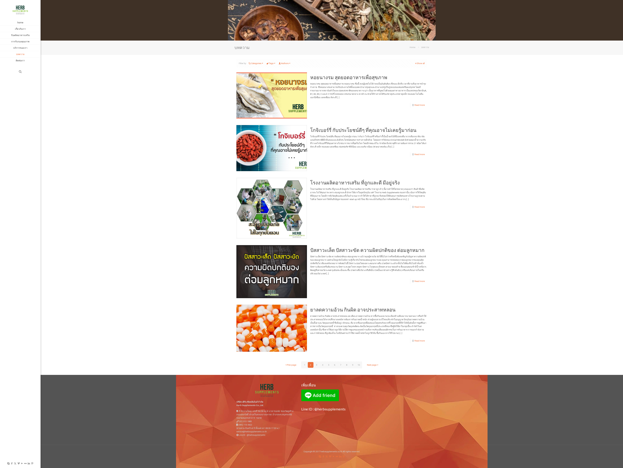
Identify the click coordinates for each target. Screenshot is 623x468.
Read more (420, 105)
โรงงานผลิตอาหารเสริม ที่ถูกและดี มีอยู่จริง (355, 182)
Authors (285, 63)
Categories (256, 63)
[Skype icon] (8, 463)
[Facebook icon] (12, 463)
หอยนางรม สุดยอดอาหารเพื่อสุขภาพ (348, 77)
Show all (421, 63)
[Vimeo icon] (18, 463)
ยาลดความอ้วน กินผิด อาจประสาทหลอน (353, 309)
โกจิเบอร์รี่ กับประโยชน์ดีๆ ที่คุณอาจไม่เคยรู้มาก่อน (363, 130)
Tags (271, 63)
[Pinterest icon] (32, 463)
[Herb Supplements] (20, 9)
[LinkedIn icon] (29, 463)
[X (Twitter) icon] (15, 463)
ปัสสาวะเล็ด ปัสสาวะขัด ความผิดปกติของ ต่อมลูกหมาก (367, 250)
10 (359, 365)
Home (412, 47)
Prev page (291, 365)
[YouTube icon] (22, 463)
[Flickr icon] (25, 463)
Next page (372, 365)
